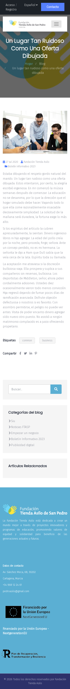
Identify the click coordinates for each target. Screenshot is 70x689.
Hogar (29, 64)
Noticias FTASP (20, 427)
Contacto (53, 7)
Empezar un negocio (25, 433)
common (27, 340)
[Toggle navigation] (56, 24)
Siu (13, 421)
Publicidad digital (22, 445)
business (47, 340)
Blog (42, 64)
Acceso (10, 5)
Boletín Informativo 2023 (21, 166)
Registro (11, 9)
